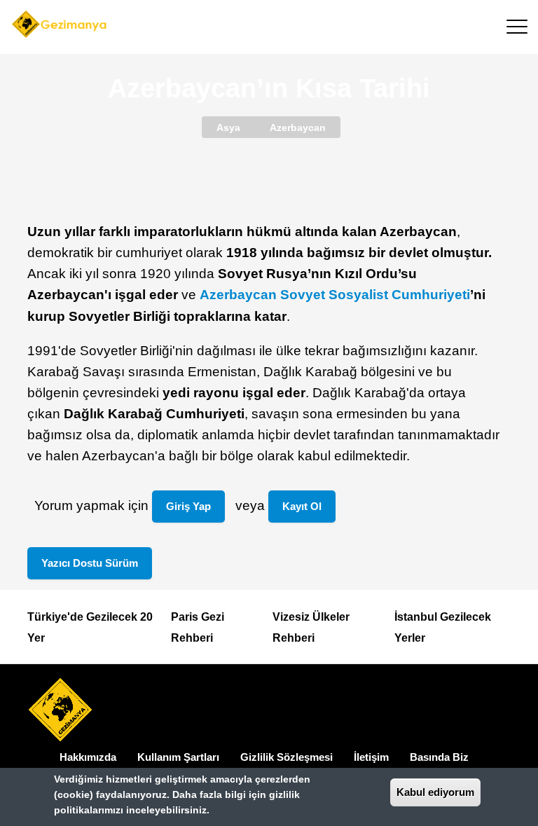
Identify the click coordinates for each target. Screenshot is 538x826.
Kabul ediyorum (435, 792)
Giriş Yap (188, 506)
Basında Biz (439, 757)
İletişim (371, 757)
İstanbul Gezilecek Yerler (442, 627)
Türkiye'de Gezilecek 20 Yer (90, 627)
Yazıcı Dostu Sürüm (89, 563)
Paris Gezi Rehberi (197, 627)
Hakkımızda (88, 757)
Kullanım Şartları (178, 757)
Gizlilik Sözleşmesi (286, 757)
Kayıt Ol (302, 506)
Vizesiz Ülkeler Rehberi (311, 627)
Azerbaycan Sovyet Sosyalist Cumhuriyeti (335, 294)
